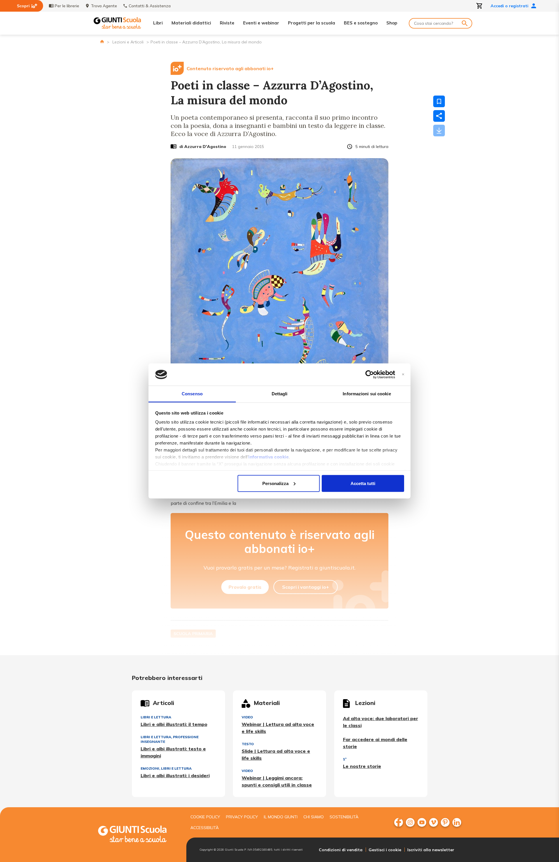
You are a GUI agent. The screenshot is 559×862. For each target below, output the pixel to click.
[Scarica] (439, 130)
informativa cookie (268, 456)
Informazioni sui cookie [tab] (367, 393)
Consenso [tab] (192, 393)
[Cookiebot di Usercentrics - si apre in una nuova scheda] (369, 374)
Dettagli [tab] (280, 393)
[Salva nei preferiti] (439, 101)
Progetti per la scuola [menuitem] (311, 23)
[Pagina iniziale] (102, 41)
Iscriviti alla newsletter (430, 849)
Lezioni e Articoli (128, 42)
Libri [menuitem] (158, 23)
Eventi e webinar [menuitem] (261, 23)
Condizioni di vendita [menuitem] (340, 849)
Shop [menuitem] (391, 23)
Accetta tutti (363, 483)
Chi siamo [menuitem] (313, 816)
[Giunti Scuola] (117, 23)
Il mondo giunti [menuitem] (281, 816)
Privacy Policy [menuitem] (242, 816)
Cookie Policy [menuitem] (205, 816)
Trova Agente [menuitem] (104, 5)
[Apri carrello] (479, 5)
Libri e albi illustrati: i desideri (175, 775)
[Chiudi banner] (403, 374)
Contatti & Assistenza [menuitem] (150, 5)
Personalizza (275, 483)
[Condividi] (439, 116)
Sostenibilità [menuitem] (344, 816)
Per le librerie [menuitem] (67, 5)
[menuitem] (398, 822)
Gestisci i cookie (385, 849)
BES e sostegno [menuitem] (361, 23)
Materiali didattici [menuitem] (191, 23)
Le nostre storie (362, 766)
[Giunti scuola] (138, 835)
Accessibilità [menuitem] (204, 827)
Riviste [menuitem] (227, 23)
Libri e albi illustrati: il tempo (174, 724)
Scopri (23, 5)
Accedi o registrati (509, 5)
